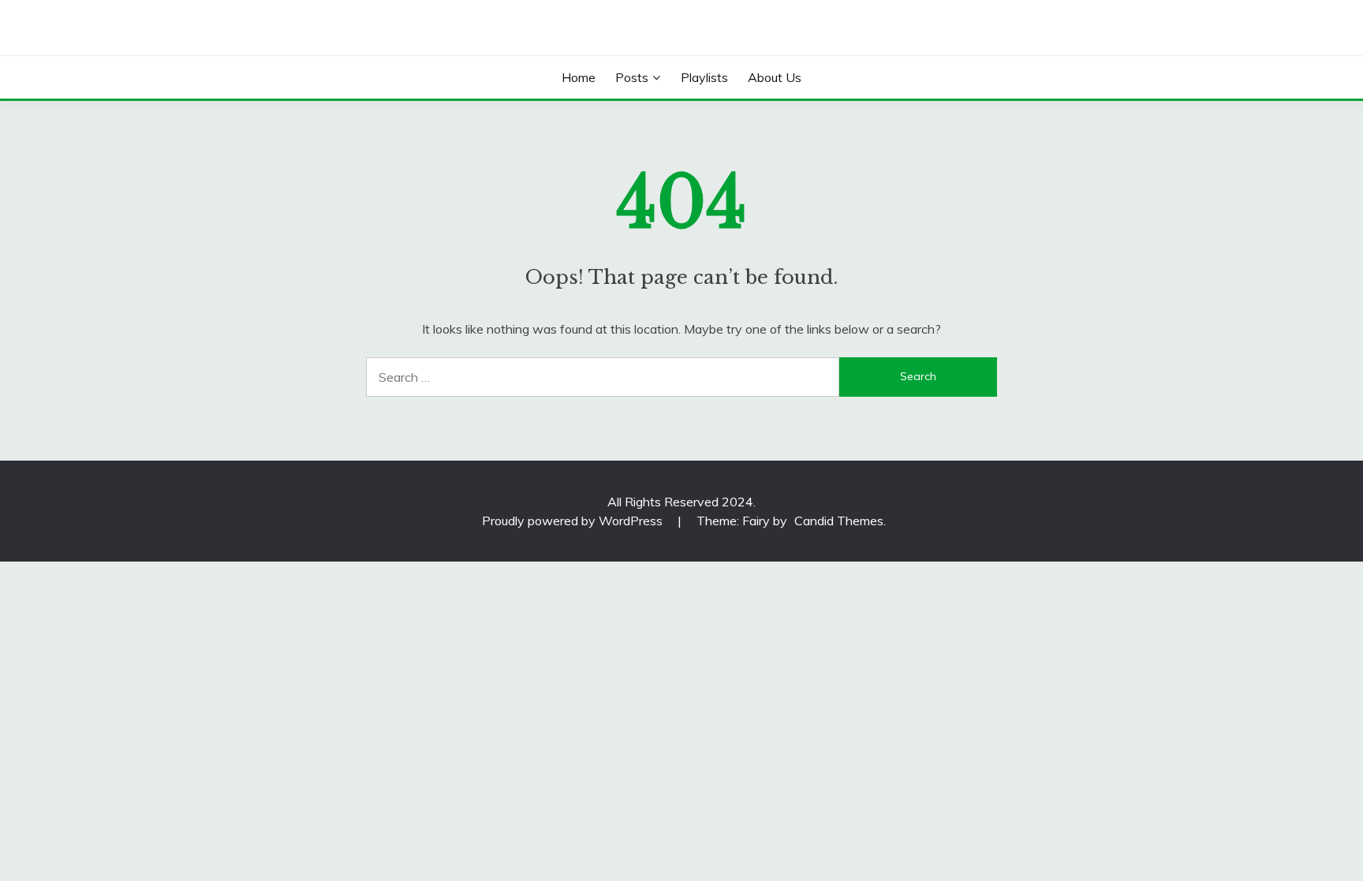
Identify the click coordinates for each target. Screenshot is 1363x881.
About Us (774, 77)
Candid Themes (838, 520)
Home (579, 77)
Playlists (704, 77)
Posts (631, 77)
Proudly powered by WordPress (574, 520)
